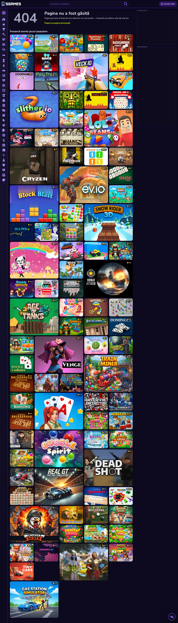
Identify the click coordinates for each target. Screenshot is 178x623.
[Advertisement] (156, 28)
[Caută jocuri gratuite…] (126, 4)
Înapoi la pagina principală (57, 23)
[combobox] (89, 4)
